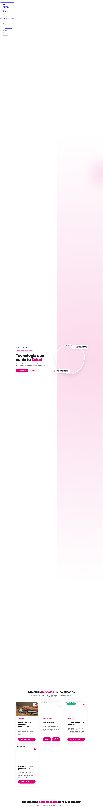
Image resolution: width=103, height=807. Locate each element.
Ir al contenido (3, 0)
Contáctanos (5, 16)
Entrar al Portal (26, 739)
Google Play (56, 739)
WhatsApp (34, 370)
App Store (47, 739)
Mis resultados (21, 370)
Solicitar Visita (75, 739)
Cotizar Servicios (26, 781)
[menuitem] (4, 4)
